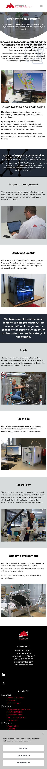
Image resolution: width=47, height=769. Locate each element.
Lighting (11, 729)
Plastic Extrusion (15, 712)
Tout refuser (23, 755)
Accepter (23, 748)
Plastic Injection (15, 715)
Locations (12, 700)
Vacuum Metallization (17, 717)
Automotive (13, 726)
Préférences (23, 762)
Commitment (14, 703)
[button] (43, 733)
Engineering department (19, 709)
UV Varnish (12, 720)
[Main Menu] (41, 6)
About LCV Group (16, 698)
